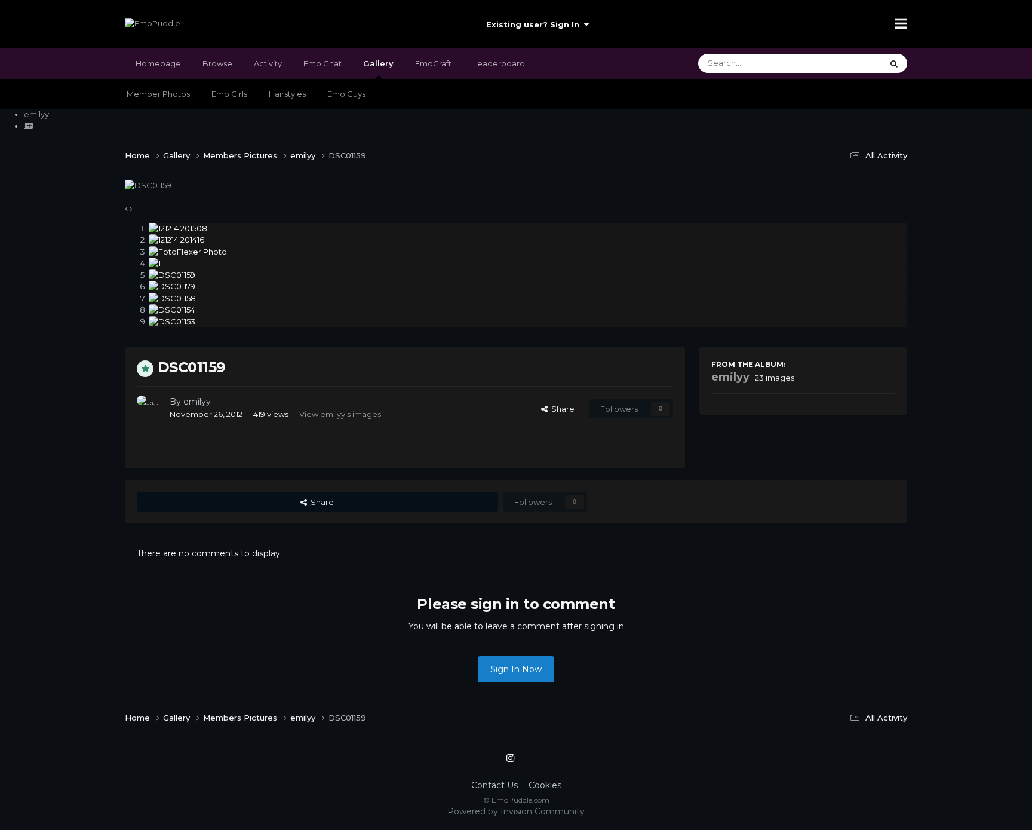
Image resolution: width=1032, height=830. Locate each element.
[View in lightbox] (148, 184)
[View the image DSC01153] (528, 322)
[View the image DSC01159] (528, 275)
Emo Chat (322, 63)
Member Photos (158, 94)
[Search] (894, 63)
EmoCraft (433, 63)
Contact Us (494, 785)
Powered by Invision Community (516, 811)
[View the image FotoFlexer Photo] (528, 252)
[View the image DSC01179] (528, 287)
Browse (217, 63)
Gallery (378, 63)
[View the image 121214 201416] (528, 240)
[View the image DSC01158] (528, 299)
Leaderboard (499, 63)
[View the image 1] (528, 263)
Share (561, 409)
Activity (268, 63)
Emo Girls (229, 94)
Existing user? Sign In (535, 24)
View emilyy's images (340, 414)
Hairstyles (287, 94)
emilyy (197, 401)
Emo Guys (346, 94)
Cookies (545, 785)
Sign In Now (516, 669)
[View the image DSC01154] (528, 310)
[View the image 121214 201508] (528, 229)
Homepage (158, 63)
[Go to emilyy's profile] (150, 409)
